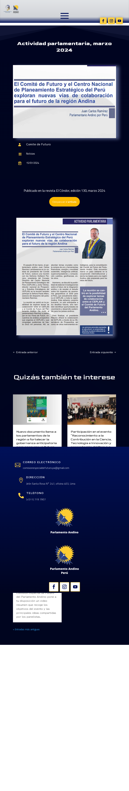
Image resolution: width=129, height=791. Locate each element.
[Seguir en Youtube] (119, 20)
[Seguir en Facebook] (103, 20)
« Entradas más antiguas (26, 629)
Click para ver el (64, 201)
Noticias (30, 154)
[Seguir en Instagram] (111, 20)
